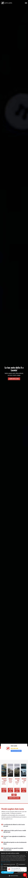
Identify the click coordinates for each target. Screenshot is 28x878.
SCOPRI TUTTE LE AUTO (14, 379)
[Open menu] (26, 3)
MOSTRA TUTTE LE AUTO (14, 798)
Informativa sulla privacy (5, 861)
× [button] (26, 852)
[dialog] (14, 864)
